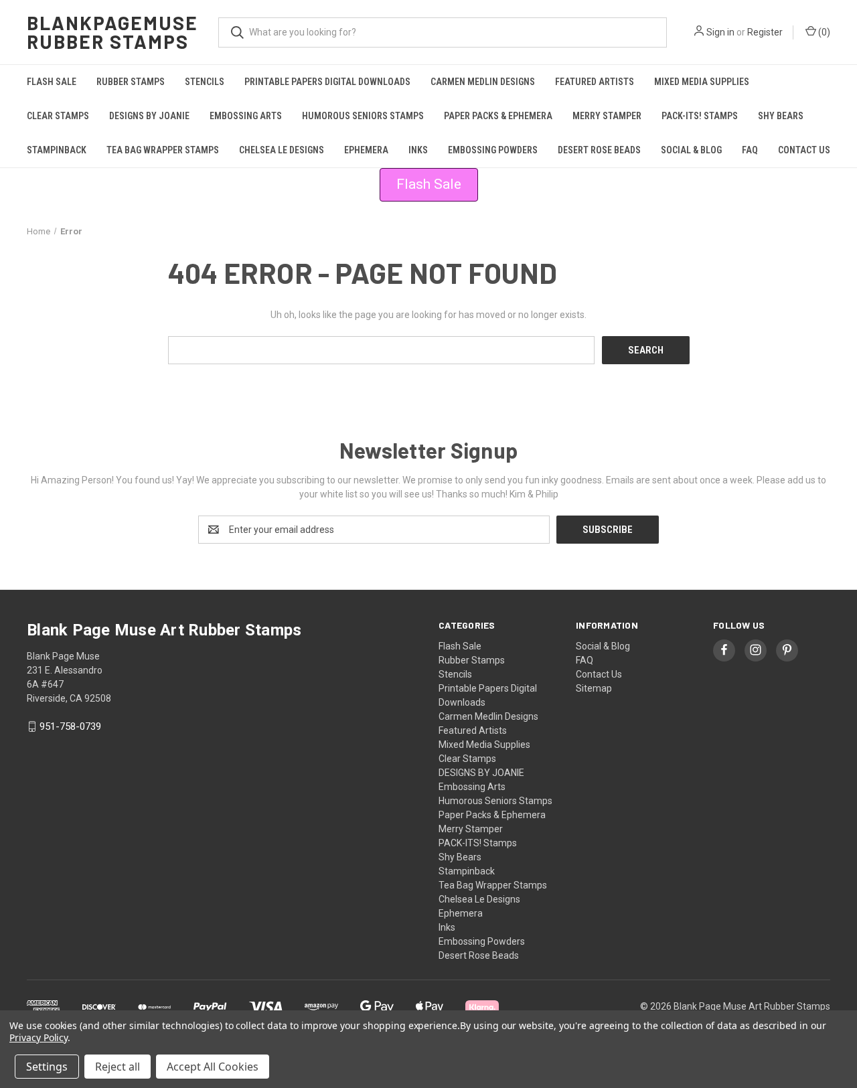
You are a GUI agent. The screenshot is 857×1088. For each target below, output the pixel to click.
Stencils (204, 81)
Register (765, 32)
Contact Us (804, 150)
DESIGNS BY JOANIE (149, 115)
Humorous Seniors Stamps (363, 115)
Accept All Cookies (212, 1066)
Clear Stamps (58, 115)
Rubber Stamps (130, 81)
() (823, 32)
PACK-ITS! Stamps (699, 115)
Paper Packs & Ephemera (498, 115)
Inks (418, 150)
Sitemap (594, 688)
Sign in (720, 32)
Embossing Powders (493, 150)
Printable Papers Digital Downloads (327, 81)
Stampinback (56, 150)
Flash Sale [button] (428, 184)
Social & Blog (691, 150)
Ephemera (366, 150)
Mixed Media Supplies (701, 81)
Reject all (117, 1066)
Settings (47, 1066)
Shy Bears (780, 115)
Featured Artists (594, 81)
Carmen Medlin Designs (483, 81)
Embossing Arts (246, 115)
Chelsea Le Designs (281, 150)
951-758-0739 (70, 726)
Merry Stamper (606, 115)
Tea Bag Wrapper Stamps (162, 150)
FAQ (750, 150)
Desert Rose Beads (599, 150)
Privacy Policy (38, 1037)
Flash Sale (51, 81)
